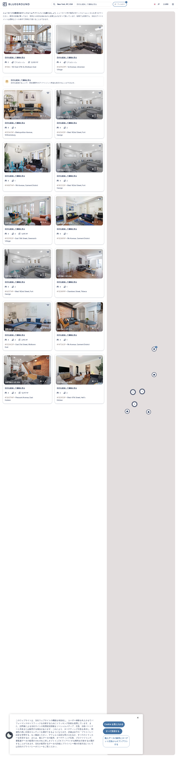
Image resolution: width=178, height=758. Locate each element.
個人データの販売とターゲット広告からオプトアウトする (116, 741)
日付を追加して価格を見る (15, 57)
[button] (142, 391)
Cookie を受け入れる (113, 724)
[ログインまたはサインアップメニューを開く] (173, 4)
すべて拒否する (112, 731)
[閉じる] (137, 717)
